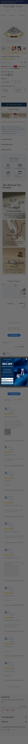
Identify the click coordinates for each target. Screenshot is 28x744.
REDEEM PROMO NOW (7, 383)
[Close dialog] (26, 359)
